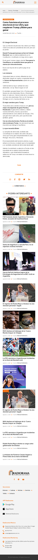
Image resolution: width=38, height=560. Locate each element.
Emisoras (5, 490)
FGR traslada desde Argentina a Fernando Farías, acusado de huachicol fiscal (18, 218)
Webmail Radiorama (12, 514)
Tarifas (5, 493)
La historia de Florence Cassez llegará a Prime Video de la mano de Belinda (17, 455)
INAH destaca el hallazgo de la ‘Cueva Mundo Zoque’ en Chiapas (17, 332)
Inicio (4, 10)
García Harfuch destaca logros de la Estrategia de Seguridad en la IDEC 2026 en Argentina (18, 274)
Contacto (12, 493)
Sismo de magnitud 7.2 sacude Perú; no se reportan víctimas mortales (18, 245)
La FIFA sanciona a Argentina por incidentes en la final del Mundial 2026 (19, 359)
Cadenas (12, 490)
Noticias (20, 490)
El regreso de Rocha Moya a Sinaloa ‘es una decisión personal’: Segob (18, 305)
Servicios (27, 490)
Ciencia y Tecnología (13, 10)
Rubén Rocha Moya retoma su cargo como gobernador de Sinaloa (18, 444)
